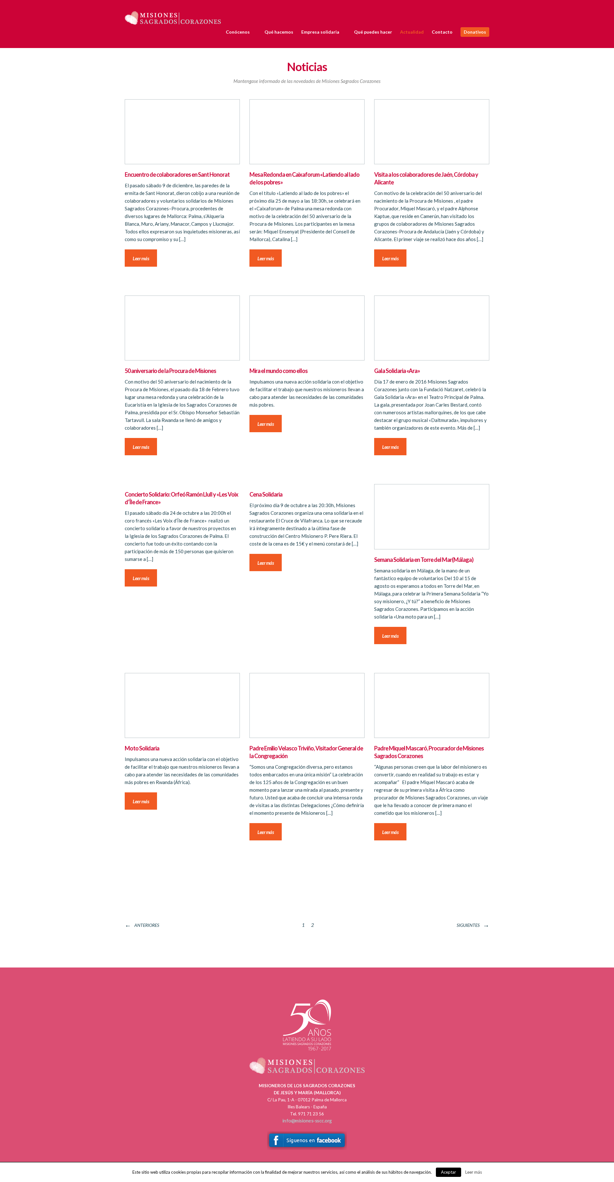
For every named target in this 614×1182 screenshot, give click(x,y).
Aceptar (448, 1172)
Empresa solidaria (320, 32)
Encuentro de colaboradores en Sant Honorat (177, 174)
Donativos (475, 32)
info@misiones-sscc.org (307, 1120)
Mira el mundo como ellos (278, 370)
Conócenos (238, 32)
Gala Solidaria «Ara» (397, 370)
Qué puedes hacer (373, 32)
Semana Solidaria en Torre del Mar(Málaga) (423, 559)
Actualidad (412, 32)
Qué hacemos (278, 32)
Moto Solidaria (142, 748)
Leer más (473, 1172)
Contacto (442, 32)
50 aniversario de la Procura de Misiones (170, 370)
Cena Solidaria (265, 494)
